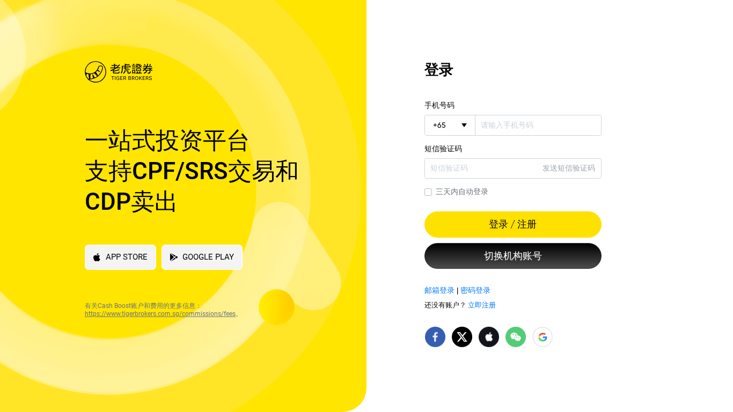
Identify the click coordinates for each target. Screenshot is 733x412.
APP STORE (127, 257)
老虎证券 (207, 72)
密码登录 (475, 290)
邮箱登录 (439, 290)
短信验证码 (443, 148)
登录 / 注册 (513, 224)
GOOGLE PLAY (208, 257)
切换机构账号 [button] (513, 256)
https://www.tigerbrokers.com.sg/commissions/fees (160, 314)
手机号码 (439, 105)
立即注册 (482, 305)
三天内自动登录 (462, 191)
